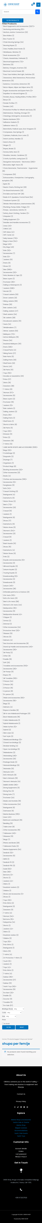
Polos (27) (7, 379)
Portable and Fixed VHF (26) (14, 194)
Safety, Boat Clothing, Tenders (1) (16, 213)
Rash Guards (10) (10, 543)
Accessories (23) (10, 272)
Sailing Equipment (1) (11, 220)
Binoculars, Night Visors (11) (13, 165)
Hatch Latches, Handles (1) (13, 139)
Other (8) (7, 656)
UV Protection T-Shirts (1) (13, 958)
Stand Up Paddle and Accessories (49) (18, 647)
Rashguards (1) (9, 948)
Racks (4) (7, 476)
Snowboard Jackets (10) (12, 321)
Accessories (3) (9, 563)
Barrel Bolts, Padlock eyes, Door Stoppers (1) (20, 129)
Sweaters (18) (9, 441)
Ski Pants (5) (8, 428)
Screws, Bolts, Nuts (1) (11, 152)
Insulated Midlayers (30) (12, 344)
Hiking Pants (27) (10, 353)
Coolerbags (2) (9, 453)
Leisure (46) (8, 586)
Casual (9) (8, 537)
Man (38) (7, 872)
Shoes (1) (7, 897)
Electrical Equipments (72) (13, 62)
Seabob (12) (8, 853)
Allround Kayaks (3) (11, 566)
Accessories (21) (10, 534)
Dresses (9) (8, 434)
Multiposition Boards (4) (12, 614)
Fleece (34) (8, 340)
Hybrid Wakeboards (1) (12, 723)
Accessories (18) (10, 701)
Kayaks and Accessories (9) (14, 560)
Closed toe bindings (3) (12, 743)
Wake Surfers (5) (10, 727)
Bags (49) (7, 244)
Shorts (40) (8, 367)
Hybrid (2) (7, 730)
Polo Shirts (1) (8, 945)
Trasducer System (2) (12, 201)
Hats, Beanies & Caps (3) (13, 275)
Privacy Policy (21, 1101)
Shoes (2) (7, 266)
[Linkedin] (21, 1107)
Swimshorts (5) (9, 498)
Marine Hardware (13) (11, 119)
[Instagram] (14, 1107)
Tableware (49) (9, 833)
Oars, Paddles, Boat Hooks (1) (14, 49)
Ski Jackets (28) (9, 318)
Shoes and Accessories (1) (13, 894)
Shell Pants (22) (9, 363)
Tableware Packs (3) (11, 846)
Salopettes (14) (9, 922)
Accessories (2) (9, 579)
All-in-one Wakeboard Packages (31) (17, 714)
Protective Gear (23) (11, 631)
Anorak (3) (7, 291)
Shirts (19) (7, 383)
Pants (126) (8, 347)
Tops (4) (7, 967)
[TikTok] (17, 1107)
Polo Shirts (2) (9, 903)
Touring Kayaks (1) (10, 573)
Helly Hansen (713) (10, 238)
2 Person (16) (8, 685)
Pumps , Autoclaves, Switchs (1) (15, 210)
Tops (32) (7, 900)
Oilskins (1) (7, 891)
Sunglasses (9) (9, 485)
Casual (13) (8, 511)
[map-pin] (21, 1170)
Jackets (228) (9, 288)
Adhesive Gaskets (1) (11, 122)
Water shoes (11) (10, 527)
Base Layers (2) (9, 399)
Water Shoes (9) (10, 553)
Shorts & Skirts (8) (10, 424)
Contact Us (21, 1094)
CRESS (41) (8, 229)
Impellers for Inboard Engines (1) (15, 94)
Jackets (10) (8, 260)
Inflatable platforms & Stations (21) (17, 592)
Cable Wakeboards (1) (12, 720)
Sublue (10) (8, 983)
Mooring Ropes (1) (10, 45)
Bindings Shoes (7, 1009)
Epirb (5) (7, 184)
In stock (7, 1024)
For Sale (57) (8, 1005)
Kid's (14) (7, 488)
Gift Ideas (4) (9, 232)
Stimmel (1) (8, 624)
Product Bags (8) (10, 466)
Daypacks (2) (9, 456)
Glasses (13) (8, 633)
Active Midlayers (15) (11, 337)
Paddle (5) (7, 996)
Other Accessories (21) (12, 473)
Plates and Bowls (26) (12, 843)
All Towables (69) (10, 678)
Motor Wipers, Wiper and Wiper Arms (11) (18, 87)
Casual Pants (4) (10, 350)
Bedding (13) (8, 823)
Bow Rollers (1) (9, 36)
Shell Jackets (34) (10, 314)
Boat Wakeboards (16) (12, 717)
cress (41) (7, 226)
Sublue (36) (8, 977)
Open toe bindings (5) (12, 749)
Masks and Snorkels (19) (12, 801)
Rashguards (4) (9, 495)
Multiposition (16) (10, 608)
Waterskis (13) (9, 769)
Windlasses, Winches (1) (12, 52)
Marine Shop (21, 1125)
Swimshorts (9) (9, 524)
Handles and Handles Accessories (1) (17, 223)
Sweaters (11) (8, 910)
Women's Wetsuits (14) (12, 782)
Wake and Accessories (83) (14, 698)
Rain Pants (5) (9, 357)
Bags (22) (7, 450)
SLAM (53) (7, 869)
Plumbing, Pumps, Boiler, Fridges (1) (16, 207)
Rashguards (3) (9, 906)
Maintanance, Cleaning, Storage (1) (16, 113)
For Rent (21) (8, 993)
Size (3, 1016)
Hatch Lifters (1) (9, 142)
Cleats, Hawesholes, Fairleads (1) (16, 58)
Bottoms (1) (8, 875)
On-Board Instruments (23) (13, 191)
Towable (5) (8, 1002)
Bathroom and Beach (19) (13, 820)
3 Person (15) (8, 688)
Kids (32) (7, 250)
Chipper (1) (8, 617)
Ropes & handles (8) (11, 710)
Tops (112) (7, 373)
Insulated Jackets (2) (11, 887)
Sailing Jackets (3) (10, 412)
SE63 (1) (6, 859)
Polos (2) (7, 437)
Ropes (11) (7, 675)
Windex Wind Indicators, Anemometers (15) (19, 204)
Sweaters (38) (9, 386)
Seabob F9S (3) (9, 866)
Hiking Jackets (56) (11, 301)
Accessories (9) (9, 482)
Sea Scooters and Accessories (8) (16, 643)
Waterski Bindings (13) (11, 765)
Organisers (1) (9, 463)
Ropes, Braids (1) (10, 149)
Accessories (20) (10, 759)
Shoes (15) (7, 547)
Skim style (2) (9, 733)
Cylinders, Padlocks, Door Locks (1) (16, 135)
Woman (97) (8, 393)
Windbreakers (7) (10, 328)
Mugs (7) (7, 839)
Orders (21, 1151)
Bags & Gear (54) (10, 241)
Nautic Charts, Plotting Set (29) (15, 187)
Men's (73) (7, 505)
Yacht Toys (21, 1136)
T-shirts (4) (8, 913)
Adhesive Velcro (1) (11, 126)
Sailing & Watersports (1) (13, 285)
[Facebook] (24, 1107)
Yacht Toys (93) (9, 986)
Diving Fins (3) (9, 791)
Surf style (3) (8, 736)
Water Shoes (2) (10, 501)
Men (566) (7, 270)
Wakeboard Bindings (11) (12, 740)
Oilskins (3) (8, 938)
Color (4, 1013)
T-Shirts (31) (8, 389)
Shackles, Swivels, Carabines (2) (15, 155)
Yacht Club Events (21, 1133)
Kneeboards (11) (9, 582)
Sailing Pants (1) (9, 418)
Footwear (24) (9, 798)
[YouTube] (27, 1107)
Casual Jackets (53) (11, 294)
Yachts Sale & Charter (21, 1122)
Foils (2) (6, 557)
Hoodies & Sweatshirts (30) (14, 376)
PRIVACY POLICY (21, 1157)
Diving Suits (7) (9, 794)
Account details (21, 1149)
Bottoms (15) (8, 919)
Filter (9, 1027)
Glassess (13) (8, 836)
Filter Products (13, 20)
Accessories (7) (9, 253)
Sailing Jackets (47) (11, 311)
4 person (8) (8, 691)
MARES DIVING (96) (10, 785)
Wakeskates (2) (9, 753)
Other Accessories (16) (12, 830)
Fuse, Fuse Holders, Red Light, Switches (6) (19, 74)
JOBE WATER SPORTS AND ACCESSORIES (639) (20, 447)
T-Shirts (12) (8, 444)
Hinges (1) (7, 145)
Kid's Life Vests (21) (11, 598)
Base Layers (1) (9, 279)
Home (4, 1039)
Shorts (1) (7, 878)
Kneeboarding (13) (10, 576)
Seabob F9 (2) (9, 862)
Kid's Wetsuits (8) (10, 775)
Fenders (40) (8, 106)
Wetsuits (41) (8, 772)
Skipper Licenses (21, 1128)
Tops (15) (7, 942)
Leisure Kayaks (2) (10, 570)
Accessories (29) (10, 650)
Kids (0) (6, 257)
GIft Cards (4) (9, 235)
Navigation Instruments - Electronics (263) (19, 162)
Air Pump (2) (8, 653)
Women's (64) (9, 531)
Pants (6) (7, 263)
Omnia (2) (7, 621)
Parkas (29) (8, 304)
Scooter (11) (8, 999)
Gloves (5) (7, 637)
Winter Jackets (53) (11, 331)
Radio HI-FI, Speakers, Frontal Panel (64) (18, 197)
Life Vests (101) (9, 595)
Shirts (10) (7, 951)
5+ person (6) (9, 694)
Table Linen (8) (9, 827)
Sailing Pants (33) (10, 360)
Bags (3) (7, 704)
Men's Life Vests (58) (11, 602)
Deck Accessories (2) (11, 55)
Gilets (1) (7, 884)
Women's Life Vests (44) (13, 605)
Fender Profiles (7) (10, 103)
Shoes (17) (7, 521)
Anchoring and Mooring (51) (13, 29)
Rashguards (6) (9, 517)
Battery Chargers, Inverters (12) (15, 68)
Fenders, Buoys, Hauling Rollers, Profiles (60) (20, 97)
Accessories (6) (9, 395)
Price (4, 1020)
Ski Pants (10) (8, 370)
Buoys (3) (7, 100)
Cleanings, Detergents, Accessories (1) (18, 116)
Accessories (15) (10, 989)
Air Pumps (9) (9, 672)
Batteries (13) (8, 65)
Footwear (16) (9, 402)
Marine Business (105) (11, 814)
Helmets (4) (8, 640)
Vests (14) (7, 324)
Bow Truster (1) (9, 39)
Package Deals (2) (10, 762)
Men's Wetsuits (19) (11, 778)
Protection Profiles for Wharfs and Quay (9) (20, 110)
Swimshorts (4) (9, 550)
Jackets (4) (8, 881)
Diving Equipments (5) (12, 788)
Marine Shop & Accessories (21, 1120)
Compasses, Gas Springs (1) (14, 132)
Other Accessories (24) (12, 627)
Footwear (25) (9, 282)
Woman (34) (8, 916)
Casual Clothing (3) (11, 491)
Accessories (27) (10, 980)
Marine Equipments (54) (12, 849)
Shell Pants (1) (9, 421)
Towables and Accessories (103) (15, 666)
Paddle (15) (8, 659)
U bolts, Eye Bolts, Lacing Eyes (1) (15, 159)
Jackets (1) (8, 514)
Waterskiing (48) (10, 756)
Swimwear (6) (9, 811)
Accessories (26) (10, 589)
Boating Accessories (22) (13, 470)
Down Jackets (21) (10, 298)
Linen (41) (7, 817)
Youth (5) (7, 961)
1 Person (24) (8, 681)
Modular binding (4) (11, 746)
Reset (22, 1027)
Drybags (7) (8, 460)
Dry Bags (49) (9, 247)
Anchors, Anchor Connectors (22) (16, 32)
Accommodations (21, 1131)
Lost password (21, 1154)
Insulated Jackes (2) (11, 935)
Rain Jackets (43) (10, 308)
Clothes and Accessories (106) (15, 479)
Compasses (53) (10, 174)
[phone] (21, 1189)
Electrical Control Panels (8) (14, 71)
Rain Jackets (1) (9, 408)
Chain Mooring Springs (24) (14, 42)
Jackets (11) (8, 405)
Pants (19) (7, 415)
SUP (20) (7, 663)
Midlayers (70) (9, 334)
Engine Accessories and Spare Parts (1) (18, 91)
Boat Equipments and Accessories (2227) (19, 26)
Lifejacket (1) (8, 216)
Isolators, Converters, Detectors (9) (17, 84)
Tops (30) (7, 431)
